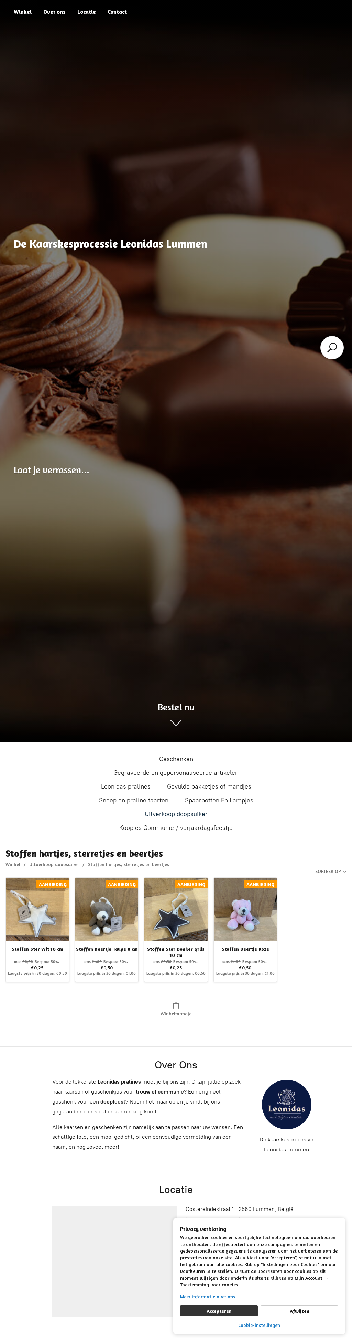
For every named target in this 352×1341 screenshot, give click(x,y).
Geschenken (176, 759)
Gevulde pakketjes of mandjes (209, 786)
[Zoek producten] (332, 347)
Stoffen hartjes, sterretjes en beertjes (128, 864)
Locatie (86, 11)
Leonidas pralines (126, 786)
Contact (117, 11)
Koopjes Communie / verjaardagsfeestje (176, 828)
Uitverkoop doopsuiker (176, 814)
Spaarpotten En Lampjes (219, 800)
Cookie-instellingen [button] (259, 1325)
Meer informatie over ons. (208, 1296)
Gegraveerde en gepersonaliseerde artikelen (176, 773)
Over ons (54, 11)
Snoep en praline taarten (133, 800)
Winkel (23, 11)
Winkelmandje (176, 1013)
